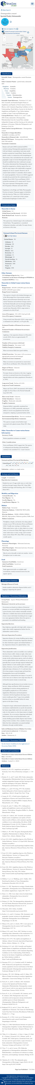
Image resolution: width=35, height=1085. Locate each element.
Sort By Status (12, 236)
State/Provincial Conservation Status (16, 31)
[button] (4, 37)
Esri (32, 68)
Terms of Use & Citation (26, 1078)
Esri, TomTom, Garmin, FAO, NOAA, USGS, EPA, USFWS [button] (13, 68)
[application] (17, 52)
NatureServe (15, 1078)
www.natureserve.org (22, 1076)
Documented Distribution (12, 33)
